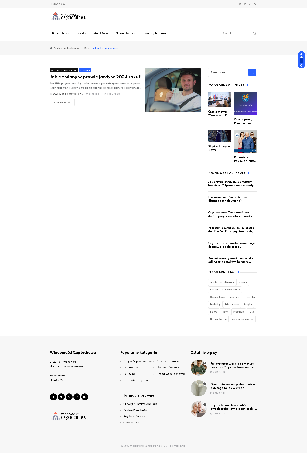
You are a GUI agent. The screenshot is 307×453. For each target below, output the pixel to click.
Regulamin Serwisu (134, 416)
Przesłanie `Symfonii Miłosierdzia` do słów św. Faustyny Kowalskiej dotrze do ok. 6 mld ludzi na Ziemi (232, 232)
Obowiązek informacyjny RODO (140, 404)
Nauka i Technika (126, 33)
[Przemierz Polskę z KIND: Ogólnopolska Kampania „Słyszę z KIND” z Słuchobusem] (245, 141)
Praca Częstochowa (154, 33)
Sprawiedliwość (218, 319)
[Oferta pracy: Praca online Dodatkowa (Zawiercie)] (245, 103)
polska (213, 311)
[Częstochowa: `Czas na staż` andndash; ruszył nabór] (219, 99)
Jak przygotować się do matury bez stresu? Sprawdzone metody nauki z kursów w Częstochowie (231, 186)
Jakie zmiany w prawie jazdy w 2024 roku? (95, 77)
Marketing (215, 304)
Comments (114, 94)
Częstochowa (217, 297)
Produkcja (238, 311)
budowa (243, 282)
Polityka (81, 33)
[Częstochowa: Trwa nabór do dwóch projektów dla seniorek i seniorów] (199, 409)
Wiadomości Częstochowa (68, 94)
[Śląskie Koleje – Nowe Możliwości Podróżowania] (219, 136)
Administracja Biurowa (222, 282)
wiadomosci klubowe (242, 319)
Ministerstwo (232, 304)
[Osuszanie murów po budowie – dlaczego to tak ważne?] (199, 388)
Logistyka (250, 297)
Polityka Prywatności (135, 410)
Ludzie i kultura (100, 33)
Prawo (225, 311)
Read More (60, 102)
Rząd (251, 311)
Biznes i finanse (61, 33)
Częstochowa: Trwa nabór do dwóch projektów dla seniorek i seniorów (230, 216)
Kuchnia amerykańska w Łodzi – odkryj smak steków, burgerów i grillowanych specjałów (230, 262)
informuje (235, 297)
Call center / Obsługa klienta (225, 289)
